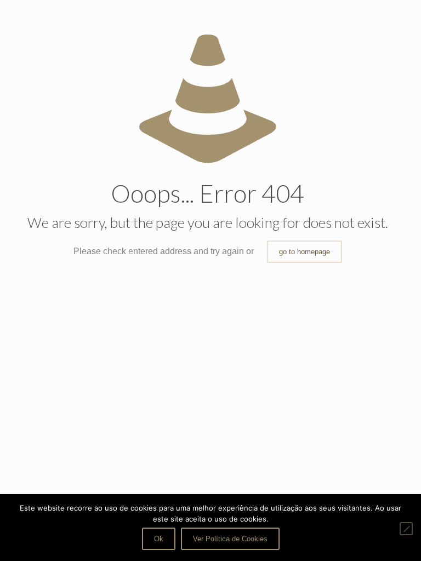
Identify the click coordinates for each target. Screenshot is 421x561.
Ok (158, 539)
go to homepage (304, 252)
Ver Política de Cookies (230, 539)
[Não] (406, 528)
